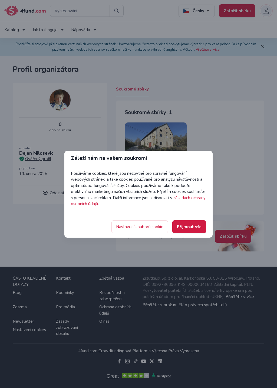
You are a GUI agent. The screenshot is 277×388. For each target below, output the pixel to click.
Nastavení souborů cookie (139, 226)
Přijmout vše (189, 226)
